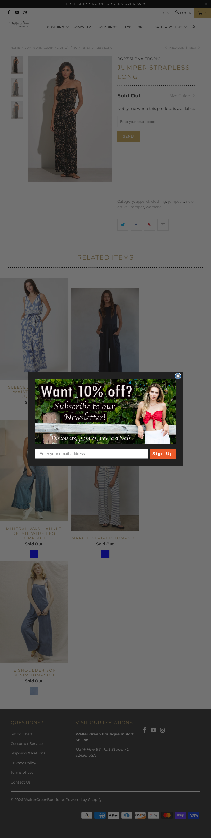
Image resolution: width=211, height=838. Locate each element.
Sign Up (162, 454)
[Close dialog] (178, 376)
